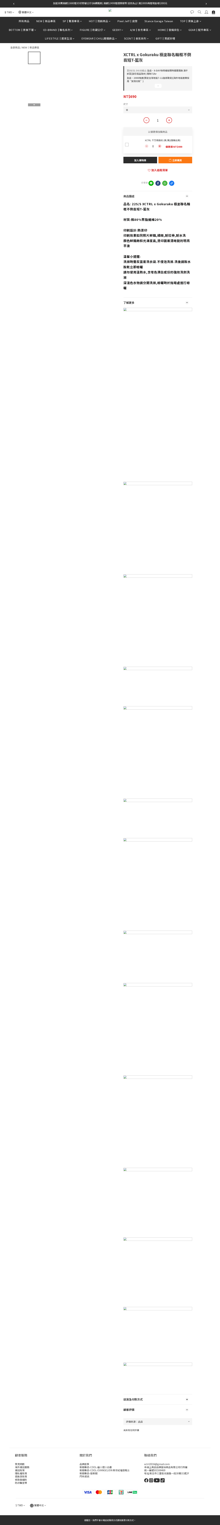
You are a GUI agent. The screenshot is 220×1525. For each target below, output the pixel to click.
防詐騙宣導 (21, 1482)
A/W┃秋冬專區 (139, 30)
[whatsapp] (164, 183)
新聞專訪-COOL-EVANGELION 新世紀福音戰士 (105, 1470)
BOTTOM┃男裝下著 (21, 30)
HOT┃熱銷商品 (98, 21)
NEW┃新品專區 (46, 21)
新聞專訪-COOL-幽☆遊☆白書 (96, 1467)
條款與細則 (21, 1479)
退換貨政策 (21, 1476)
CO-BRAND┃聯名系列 (56, 30)
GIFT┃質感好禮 (165, 38)
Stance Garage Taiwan (158, 21)
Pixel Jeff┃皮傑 (127, 21)
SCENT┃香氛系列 (135, 38)
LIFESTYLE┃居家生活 (58, 38)
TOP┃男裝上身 (189, 21)
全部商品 (15, 47)
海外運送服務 (22, 1467)
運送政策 (20, 1470)
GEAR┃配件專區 (199, 30)
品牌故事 (84, 1464)
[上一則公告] (13, 3)
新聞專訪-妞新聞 (88, 1473)
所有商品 (24, 21)
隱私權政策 (21, 1473)
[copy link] (171, 183)
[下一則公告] (206, 3)
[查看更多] (157, 87)
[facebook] (158, 183)
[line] (151, 183)
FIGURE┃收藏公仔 (91, 30)
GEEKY (116, 30)
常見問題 (20, 1464)
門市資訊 (84, 1476)
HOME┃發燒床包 (168, 30)
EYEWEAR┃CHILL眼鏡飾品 (98, 38)
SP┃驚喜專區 (71, 21)
